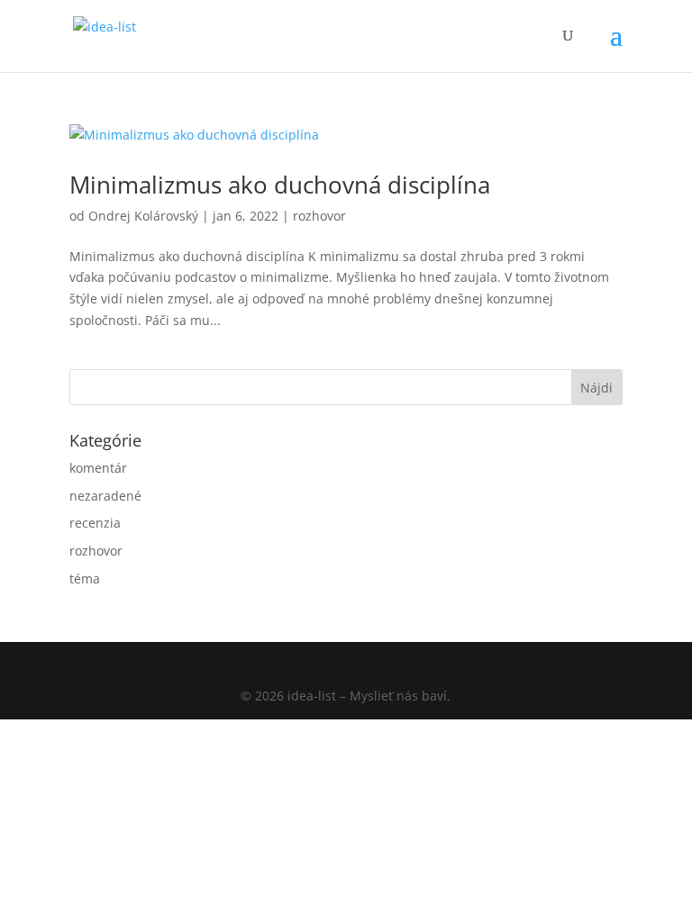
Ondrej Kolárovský (143, 215)
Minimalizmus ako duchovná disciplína (279, 184)
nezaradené (105, 495)
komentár (98, 467)
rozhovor (319, 215)
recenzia (95, 522)
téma (84, 578)
